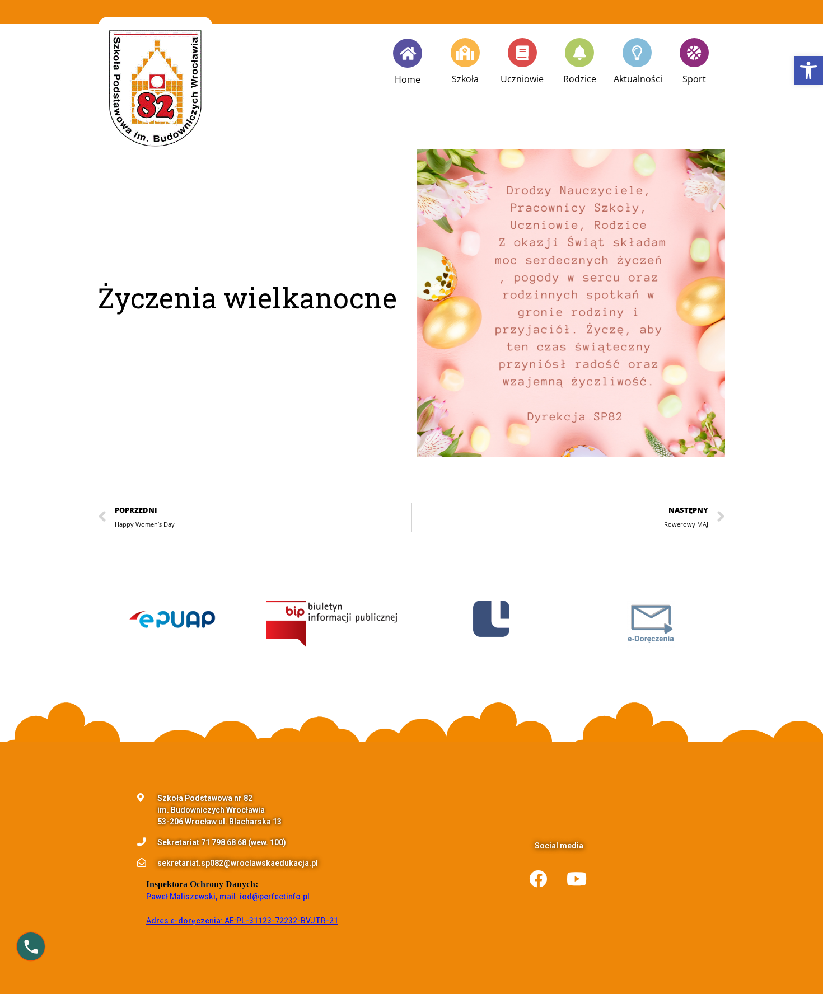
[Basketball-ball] (694, 52)
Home (407, 79)
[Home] (407, 53)
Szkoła (465, 79)
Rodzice (579, 79)
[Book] (522, 52)
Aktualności (638, 79)
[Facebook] (538, 879)
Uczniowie (522, 79)
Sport (694, 79)
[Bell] (579, 52)
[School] (465, 52)
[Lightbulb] (637, 52)
